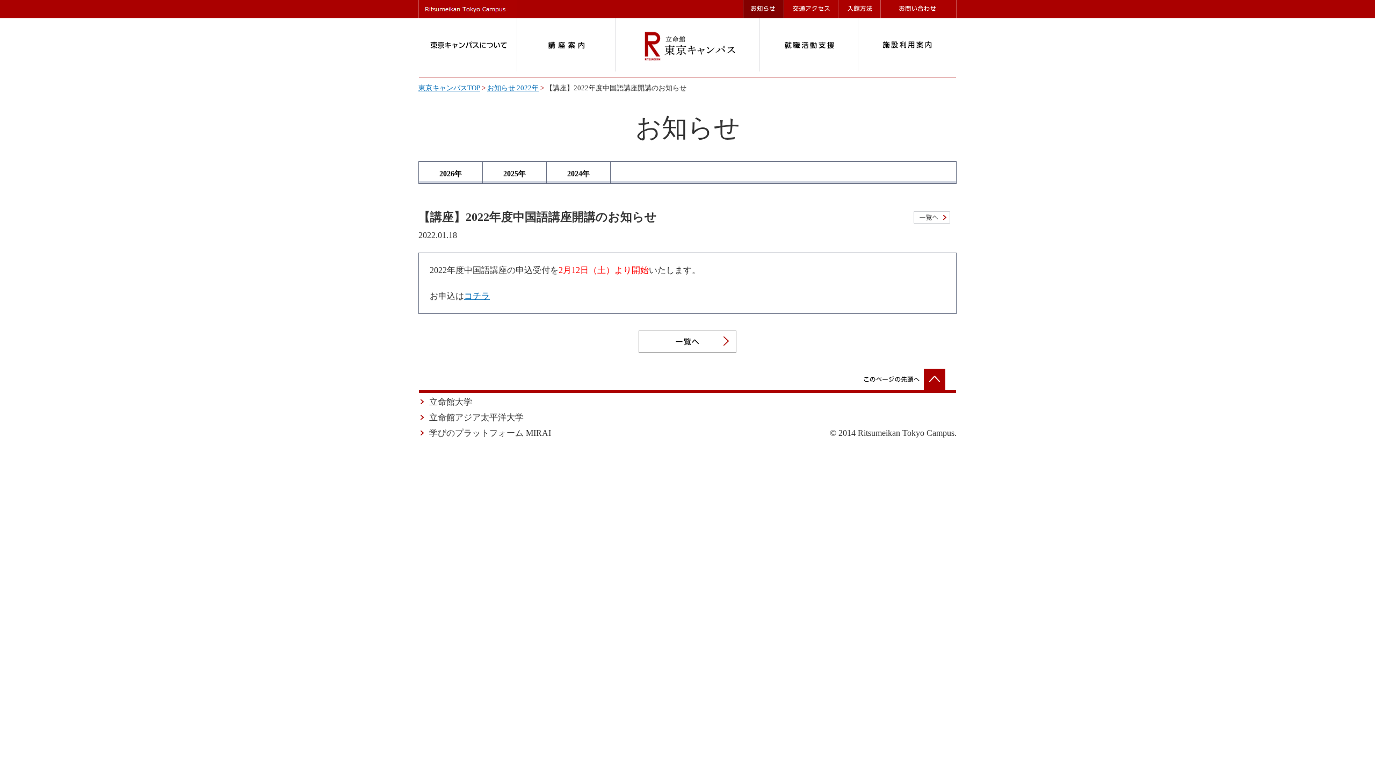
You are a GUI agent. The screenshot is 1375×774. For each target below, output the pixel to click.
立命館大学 (450, 401)
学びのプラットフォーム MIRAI (490, 433)
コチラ (477, 295)
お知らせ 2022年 (513, 88)
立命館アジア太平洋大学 (476, 417)
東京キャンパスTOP (449, 88)
